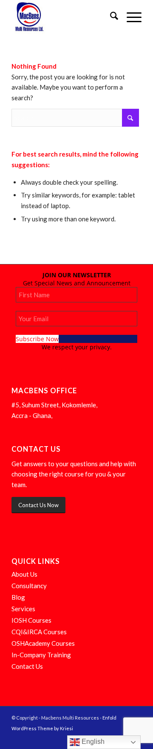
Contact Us (27, 666)
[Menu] (130, 17)
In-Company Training (41, 655)
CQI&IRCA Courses (39, 632)
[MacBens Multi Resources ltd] (63, 17)
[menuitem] (110, 17)
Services (23, 609)
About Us (24, 574)
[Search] (110, 17)
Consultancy (29, 585)
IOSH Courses (31, 620)
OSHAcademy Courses (43, 643)
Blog (18, 597)
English (92, 741)
